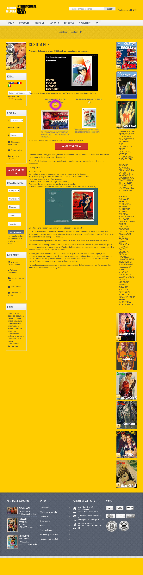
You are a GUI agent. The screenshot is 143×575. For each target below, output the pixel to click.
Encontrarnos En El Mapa (88, 511)
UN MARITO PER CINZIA (24, 537)
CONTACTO (54, 22)
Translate (18, 99)
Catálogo (63, 31)
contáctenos (16, 287)
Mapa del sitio (46, 530)
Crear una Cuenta (13, 157)
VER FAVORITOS (17, 170)
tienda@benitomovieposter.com (91, 519)
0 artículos (15, 127)
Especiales (44, 507)
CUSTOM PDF (84, 22)
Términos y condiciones (49, 534)
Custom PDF (77, 31)
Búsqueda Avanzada (14, 143)
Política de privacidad (49, 539)
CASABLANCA (24, 508)
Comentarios (16, 150)
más (34, 514)
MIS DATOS (39, 22)
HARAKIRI (23, 519)
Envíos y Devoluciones (14, 263)
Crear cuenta (45, 521)
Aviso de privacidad (12, 271)
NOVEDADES (24, 22)
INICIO (11, 22)
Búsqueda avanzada (48, 512)
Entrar (42, 525)
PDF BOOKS (69, 22)
